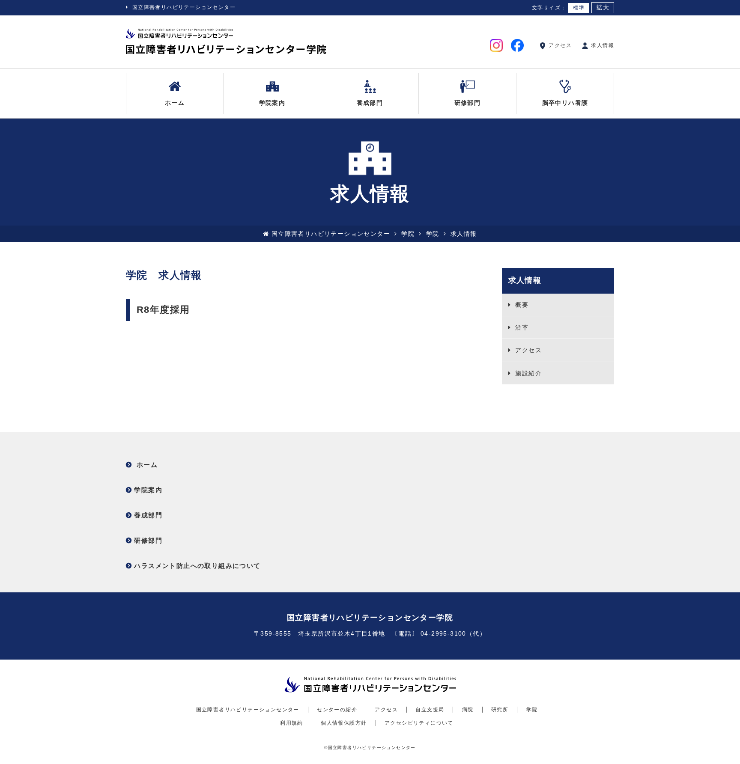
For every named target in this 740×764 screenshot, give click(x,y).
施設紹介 (527, 373)
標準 (579, 8)
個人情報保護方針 (344, 723)
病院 (468, 710)
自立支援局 (429, 710)
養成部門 (370, 102)
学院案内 (272, 102)
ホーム (175, 102)
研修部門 (467, 102)
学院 (408, 233)
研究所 (499, 710)
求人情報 (601, 45)
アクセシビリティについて (419, 723)
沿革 (520, 327)
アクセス (559, 45)
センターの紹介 (337, 710)
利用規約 (291, 723)
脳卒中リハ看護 (565, 102)
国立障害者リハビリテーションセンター (184, 7)
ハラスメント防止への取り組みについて (197, 565)
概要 (520, 304)
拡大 (602, 7)
